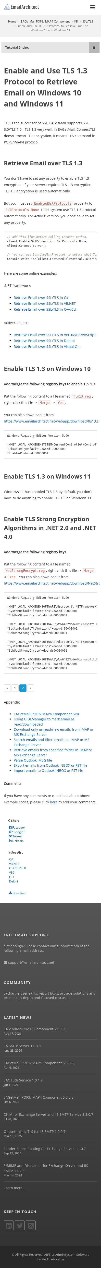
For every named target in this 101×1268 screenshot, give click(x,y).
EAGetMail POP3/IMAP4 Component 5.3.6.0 (39, 1063)
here (54, 802)
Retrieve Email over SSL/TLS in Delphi (44, 340)
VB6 (11, 872)
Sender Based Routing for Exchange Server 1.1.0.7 (45, 1148)
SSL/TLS (87, 21)
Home (12, 21)
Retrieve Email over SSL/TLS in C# (41, 297)
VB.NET (14, 864)
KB (76, 21)
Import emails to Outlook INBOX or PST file (48, 770)
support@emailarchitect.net (30, 962)
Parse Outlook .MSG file (33, 760)
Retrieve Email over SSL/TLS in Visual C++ (47, 346)
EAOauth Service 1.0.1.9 (23, 1080)
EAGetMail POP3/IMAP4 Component (45, 21)
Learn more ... (15, 1188)
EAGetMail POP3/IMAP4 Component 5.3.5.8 (39, 1097)
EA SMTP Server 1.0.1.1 (22, 1046)
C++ (11, 877)
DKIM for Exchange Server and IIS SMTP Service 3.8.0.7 (48, 1114)
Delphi (13, 881)
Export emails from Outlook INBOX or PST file (50, 765)
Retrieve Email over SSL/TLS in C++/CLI (45, 309)
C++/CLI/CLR (17, 868)
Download (19, 893)
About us (57, 1259)
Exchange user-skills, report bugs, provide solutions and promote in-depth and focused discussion (50, 995)
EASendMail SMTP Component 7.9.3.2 (34, 1029)
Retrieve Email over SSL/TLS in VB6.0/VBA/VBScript (55, 334)
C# (11, 859)
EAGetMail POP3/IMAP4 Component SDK (46, 714)
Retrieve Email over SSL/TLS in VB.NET (45, 303)
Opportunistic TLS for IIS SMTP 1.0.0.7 (34, 1131)
